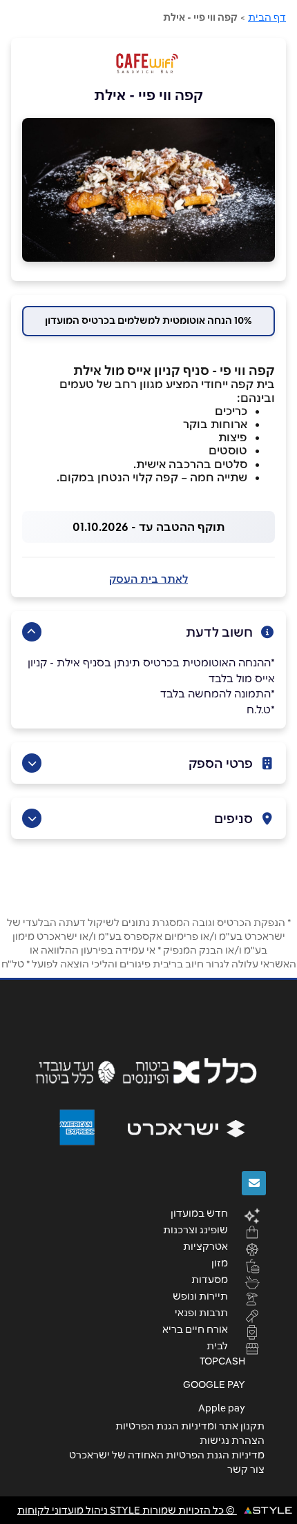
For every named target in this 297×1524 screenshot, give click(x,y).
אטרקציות (205, 1245)
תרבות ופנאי (201, 1312)
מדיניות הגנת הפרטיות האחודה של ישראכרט (167, 1455)
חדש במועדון (199, 1212)
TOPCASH (222, 1361)
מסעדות (209, 1278)
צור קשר (246, 1469)
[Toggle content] (31, 632)
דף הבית (267, 17)
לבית (217, 1345)
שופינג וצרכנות (195, 1229)
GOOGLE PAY (214, 1384)
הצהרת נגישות (232, 1440)
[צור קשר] (254, 1183)
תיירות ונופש (200, 1295)
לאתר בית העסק (148, 579)
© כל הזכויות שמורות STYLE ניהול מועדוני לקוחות (127, 1510)
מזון (219, 1262)
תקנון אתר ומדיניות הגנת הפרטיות (190, 1426)
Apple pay (221, 1408)
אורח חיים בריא (195, 1328)
